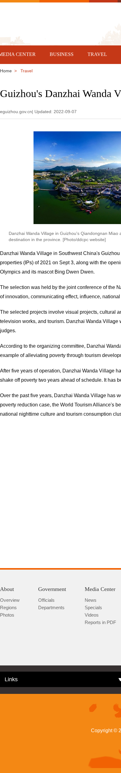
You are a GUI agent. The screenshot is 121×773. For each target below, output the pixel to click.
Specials (93, 607)
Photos (7, 615)
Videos (92, 615)
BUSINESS (62, 54)
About (7, 589)
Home (6, 70)
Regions (8, 607)
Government (52, 589)
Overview (10, 600)
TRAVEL (97, 54)
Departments (51, 607)
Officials (46, 600)
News (90, 600)
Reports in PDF (100, 622)
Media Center (100, 589)
